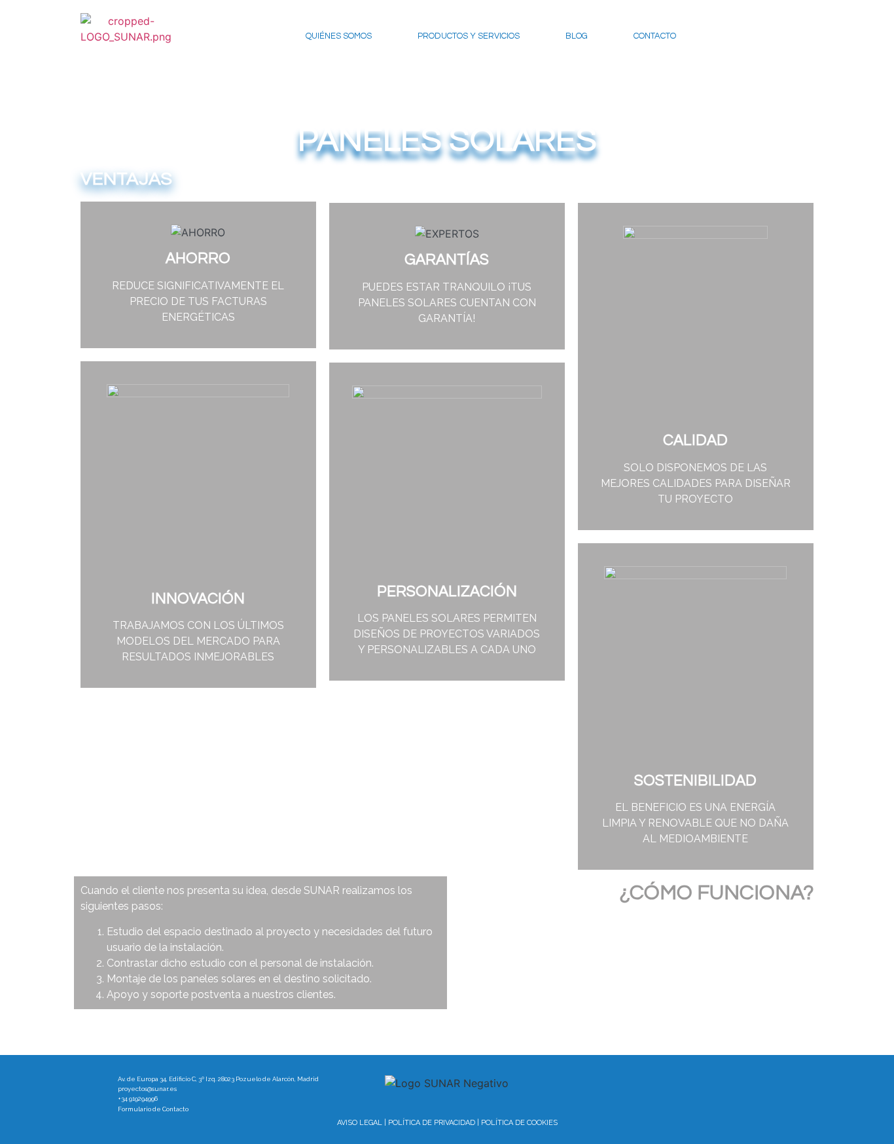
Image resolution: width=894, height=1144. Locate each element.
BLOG (576, 36)
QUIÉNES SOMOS (339, 36)
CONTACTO (655, 36)
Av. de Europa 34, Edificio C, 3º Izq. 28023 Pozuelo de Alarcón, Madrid (218, 1078)
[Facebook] (612, 1083)
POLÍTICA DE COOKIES (519, 1122)
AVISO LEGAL (359, 1122)
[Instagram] (721, 1083)
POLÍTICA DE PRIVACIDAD (431, 1122)
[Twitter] (666, 1083)
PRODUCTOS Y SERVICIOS (469, 36)
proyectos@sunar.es (147, 1088)
